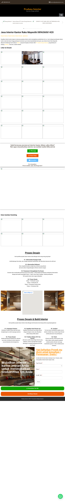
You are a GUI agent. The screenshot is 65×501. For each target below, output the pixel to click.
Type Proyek (39, 363)
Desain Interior (4, 35)
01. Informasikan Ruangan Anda (32, 259)
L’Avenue (7, 44)
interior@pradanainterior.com (57, 2)
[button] (2, 22)
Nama (38, 369)
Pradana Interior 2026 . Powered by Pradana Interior (32, 398)
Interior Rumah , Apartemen (21, 35)
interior (18, 42)
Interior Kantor (11, 35)
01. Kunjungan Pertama (11, 328)
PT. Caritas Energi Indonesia (42, 42)
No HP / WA (39, 375)
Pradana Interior (32, 9)
